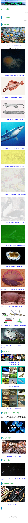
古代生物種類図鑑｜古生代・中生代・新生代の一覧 (13, 97)
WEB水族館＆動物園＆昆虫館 (14, 45)
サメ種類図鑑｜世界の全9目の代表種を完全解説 (12, 148)
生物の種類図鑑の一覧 (14, 386)
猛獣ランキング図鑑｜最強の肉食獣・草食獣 (11, 306)
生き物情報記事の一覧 (14, 362)
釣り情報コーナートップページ (14, 504)
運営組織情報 (14, 516)
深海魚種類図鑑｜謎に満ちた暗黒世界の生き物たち (13, 119)
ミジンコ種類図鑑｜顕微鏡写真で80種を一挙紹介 (12, 266)
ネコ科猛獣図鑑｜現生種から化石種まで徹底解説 (12, 166)
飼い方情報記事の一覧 (14, 364)
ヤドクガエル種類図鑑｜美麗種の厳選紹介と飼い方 (13, 245)
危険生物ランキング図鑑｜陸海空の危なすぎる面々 (13, 289)
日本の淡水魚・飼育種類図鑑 (14, 408)
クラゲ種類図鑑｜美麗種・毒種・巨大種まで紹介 (12, 75)
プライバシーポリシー (14, 517)
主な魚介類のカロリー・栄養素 (14, 456)
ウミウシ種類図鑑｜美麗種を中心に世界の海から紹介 (13, 194)
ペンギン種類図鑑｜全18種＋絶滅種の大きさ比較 (12, 222)
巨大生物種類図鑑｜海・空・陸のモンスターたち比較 (13, 325)
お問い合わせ (14, 518)
